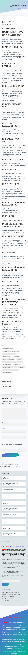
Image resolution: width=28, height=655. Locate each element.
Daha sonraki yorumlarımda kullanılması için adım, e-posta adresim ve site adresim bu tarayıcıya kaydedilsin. (13, 443)
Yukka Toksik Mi (6, 381)
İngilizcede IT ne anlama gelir (9, 353)
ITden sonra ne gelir (7, 372)
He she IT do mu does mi (8, 348)
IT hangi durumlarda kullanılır (9, 359)
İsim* (3, 422)
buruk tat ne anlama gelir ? (8, 502)
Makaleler (8, 345)
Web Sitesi (4, 434)
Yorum (3, 406)
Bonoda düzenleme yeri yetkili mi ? (10, 533)
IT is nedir (19, 359)
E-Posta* (3, 428)
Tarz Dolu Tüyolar (19, 5)
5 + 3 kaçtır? (4, 447)
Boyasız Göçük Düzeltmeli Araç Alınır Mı (10, 600)
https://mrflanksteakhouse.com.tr (9, 464)
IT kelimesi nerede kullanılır (8, 361)
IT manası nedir (17, 364)
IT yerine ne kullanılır (14, 369)
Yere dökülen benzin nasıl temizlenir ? (11, 508)
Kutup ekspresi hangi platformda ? (10, 495)
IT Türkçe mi (5, 369)
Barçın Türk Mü (6, 386)
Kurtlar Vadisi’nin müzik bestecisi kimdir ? (11, 483)
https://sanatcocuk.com (6, 463)
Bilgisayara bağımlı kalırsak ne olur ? (10, 477)
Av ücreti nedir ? (6, 527)
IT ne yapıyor (21, 367)
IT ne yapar (14, 367)
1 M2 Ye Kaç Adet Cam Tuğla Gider (9, 592)
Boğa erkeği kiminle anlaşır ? (9, 520)
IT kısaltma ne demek (7, 364)
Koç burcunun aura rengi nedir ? (9, 514)
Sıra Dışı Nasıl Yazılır (6, 596)
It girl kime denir (16, 356)
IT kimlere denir (19, 361)
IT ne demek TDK (6, 367)
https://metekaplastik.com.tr (7, 466)
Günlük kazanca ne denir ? (8, 489)
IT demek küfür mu (6, 356)
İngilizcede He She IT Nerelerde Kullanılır (11, 351)
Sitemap (18, 466)
